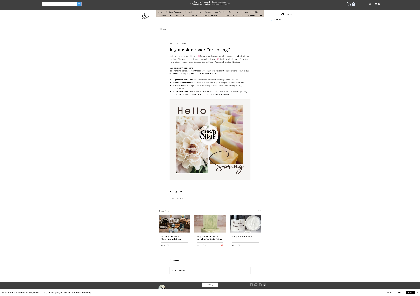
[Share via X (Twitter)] (176, 192)
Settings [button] (389, 292)
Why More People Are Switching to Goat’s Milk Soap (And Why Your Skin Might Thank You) (209, 237)
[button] (351, 4)
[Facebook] (373, 4)
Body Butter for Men (242, 236)
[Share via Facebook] (171, 192)
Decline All (399, 292)
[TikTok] (264, 284)
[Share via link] (187, 192)
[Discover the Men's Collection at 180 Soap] (174, 224)
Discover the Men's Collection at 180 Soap (172, 237)
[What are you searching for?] (79, 4)
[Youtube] (255, 284)
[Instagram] (370, 4)
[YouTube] (376, 4)
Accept (410, 292)
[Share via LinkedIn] (181, 192)
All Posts (162, 29)
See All (259, 211)
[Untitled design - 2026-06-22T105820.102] (379, 4)
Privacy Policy (86, 292)
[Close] (417, 292)
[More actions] (249, 43)
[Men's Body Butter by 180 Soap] (245, 224)
